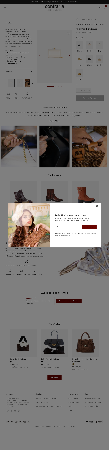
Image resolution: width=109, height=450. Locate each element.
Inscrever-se (89, 227)
